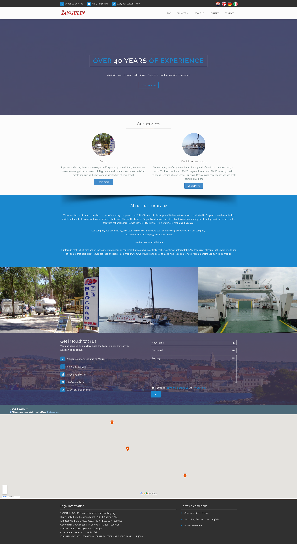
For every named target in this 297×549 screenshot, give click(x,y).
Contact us (148, 85)
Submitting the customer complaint (202, 519)
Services (181, 13)
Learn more (103, 181)
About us (199, 13)
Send (155, 394)
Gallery (215, 13)
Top (169, 13)
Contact (229, 13)
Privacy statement (193, 525)
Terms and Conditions (177, 387)
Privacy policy (199, 387)
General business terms (196, 513)
